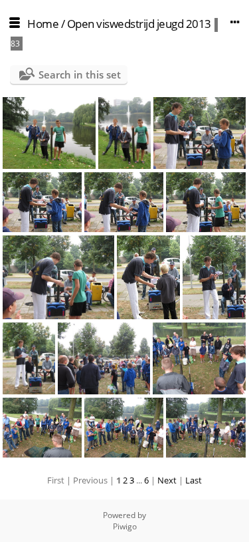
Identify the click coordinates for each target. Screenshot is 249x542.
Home (42, 23)
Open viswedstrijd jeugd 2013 (139, 23)
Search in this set (80, 74)
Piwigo (125, 526)
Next (167, 480)
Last (193, 480)
